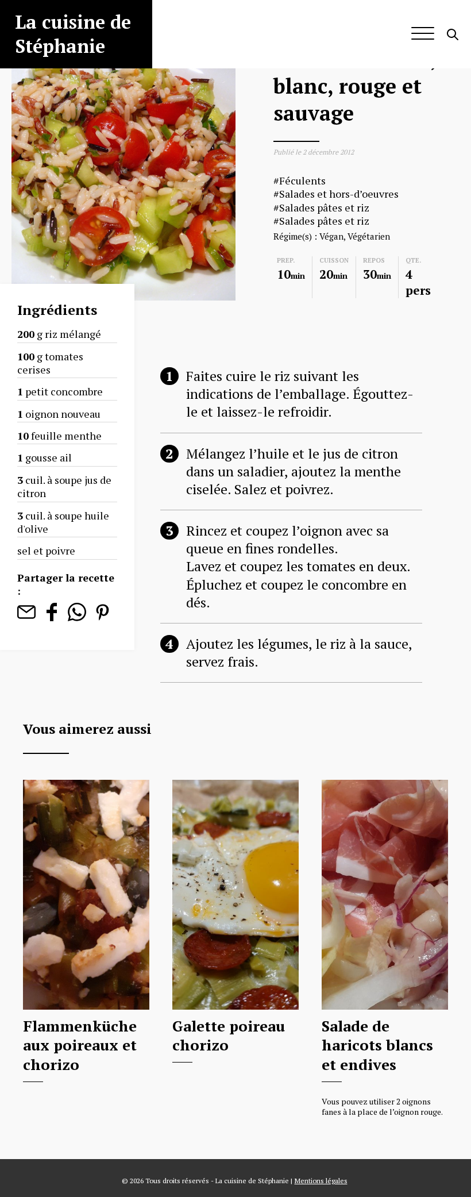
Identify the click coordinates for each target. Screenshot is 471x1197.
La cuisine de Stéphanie (73, 34)
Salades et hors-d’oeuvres (339, 194)
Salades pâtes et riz (324, 207)
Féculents (302, 180)
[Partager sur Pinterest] (102, 617)
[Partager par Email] (26, 617)
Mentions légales (321, 1180)
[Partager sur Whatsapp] (77, 617)
